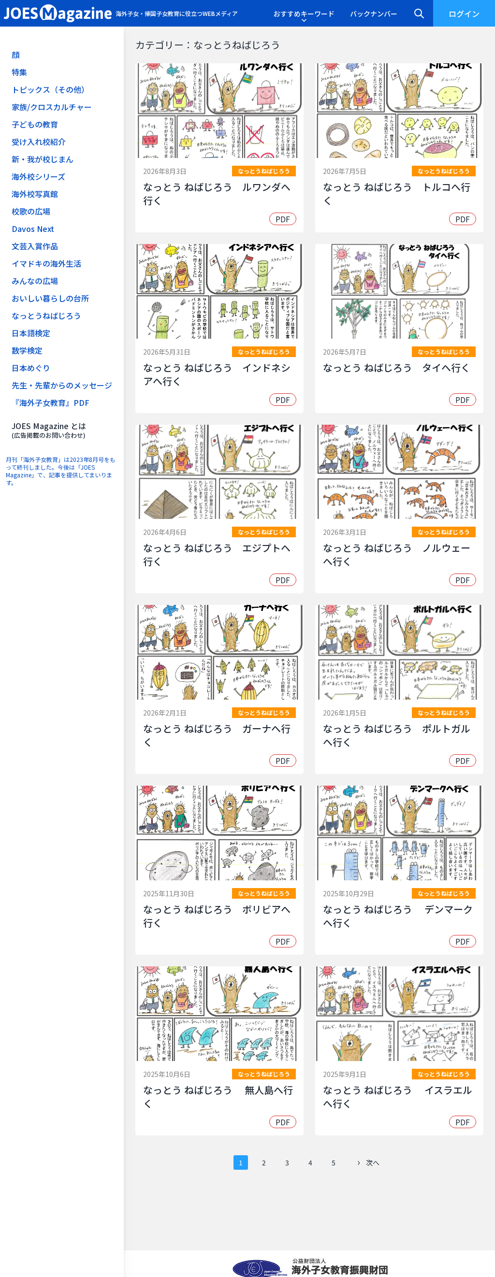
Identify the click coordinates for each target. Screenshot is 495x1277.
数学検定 (27, 350)
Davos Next (33, 228)
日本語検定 (31, 333)
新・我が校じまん (42, 159)
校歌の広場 (31, 211)
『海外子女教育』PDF (50, 402)
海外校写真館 (35, 194)
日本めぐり (31, 367)
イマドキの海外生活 (46, 263)
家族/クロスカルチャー (52, 107)
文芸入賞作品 (35, 246)
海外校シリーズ (38, 176)
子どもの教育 (35, 124)
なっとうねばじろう (46, 315)
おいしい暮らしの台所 (50, 298)
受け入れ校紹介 (39, 141)
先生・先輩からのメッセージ (62, 385)
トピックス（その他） (50, 89)
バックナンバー (373, 13)
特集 (19, 72)
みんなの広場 (35, 281)
